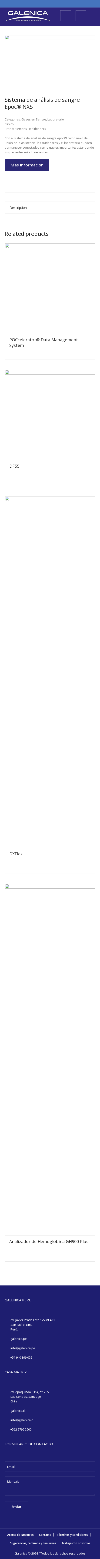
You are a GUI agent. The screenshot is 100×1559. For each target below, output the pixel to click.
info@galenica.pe (22, 1348)
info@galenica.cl (21, 1420)
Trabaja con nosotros (75, 1543)
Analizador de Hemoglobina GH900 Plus (48, 1241)
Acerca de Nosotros (20, 1535)
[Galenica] (28, 16)
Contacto (45, 1535)
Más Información (26, 165)
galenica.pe (18, 1339)
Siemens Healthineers (30, 129)
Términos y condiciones (72, 1535)
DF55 (14, 466)
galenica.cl (17, 1411)
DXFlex (16, 854)
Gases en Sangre (33, 119)
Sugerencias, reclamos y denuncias (33, 1543)
